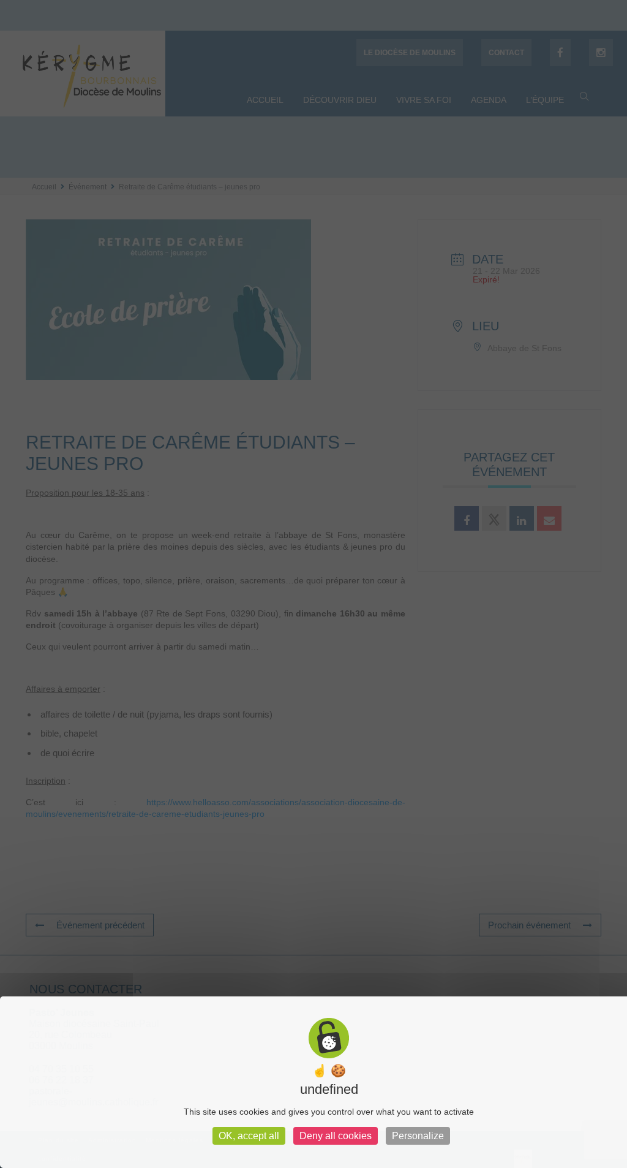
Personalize (418, 1136)
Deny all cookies (335, 1136)
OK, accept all (249, 1136)
